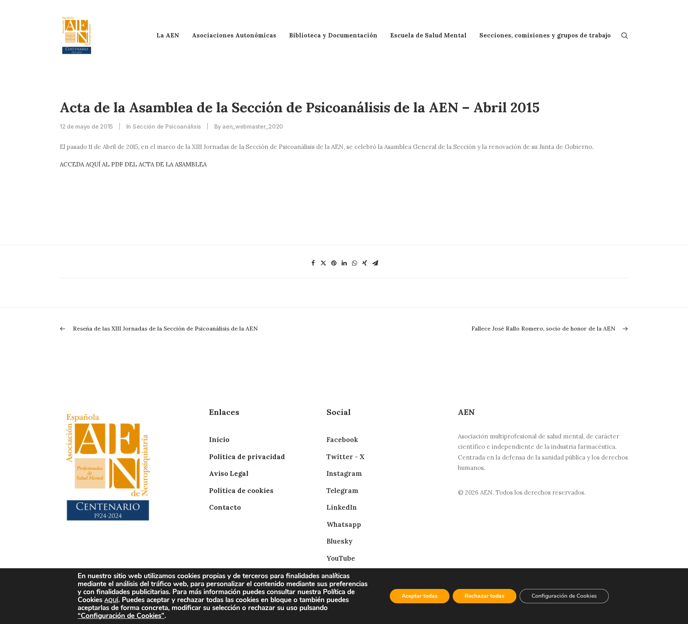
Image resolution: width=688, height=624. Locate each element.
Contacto (225, 507)
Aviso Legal (228, 473)
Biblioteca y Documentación (333, 35)
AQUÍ (111, 600)
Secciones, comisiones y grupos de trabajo (545, 35)
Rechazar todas (484, 596)
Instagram (344, 473)
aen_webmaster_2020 (252, 126)
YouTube (340, 558)
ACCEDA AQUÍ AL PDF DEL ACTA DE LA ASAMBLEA (133, 164)
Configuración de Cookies (564, 596)
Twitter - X (345, 456)
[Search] (624, 35)
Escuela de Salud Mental (428, 35)
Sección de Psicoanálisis (167, 126)
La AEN (167, 35)
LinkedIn (341, 507)
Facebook (342, 439)
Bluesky (339, 541)
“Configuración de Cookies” (121, 615)
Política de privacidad (247, 456)
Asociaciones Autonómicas (234, 35)
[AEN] (77, 35)
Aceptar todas (420, 596)
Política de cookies (241, 490)
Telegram (342, 490)
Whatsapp (343, 524)
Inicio (219, 439)
